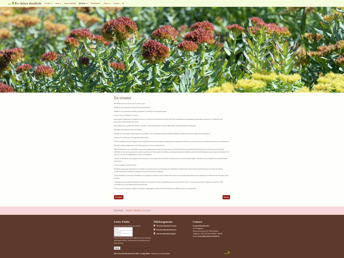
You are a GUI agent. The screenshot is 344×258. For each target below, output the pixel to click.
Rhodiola (82, 3)
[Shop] (61, 3)
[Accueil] (52, 3)
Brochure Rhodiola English (166, 234)
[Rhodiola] (87, 3)
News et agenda (70, 3)
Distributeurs (96, 3)
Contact (117, 3)
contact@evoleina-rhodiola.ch (208, 236)
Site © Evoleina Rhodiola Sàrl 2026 (126, 254)
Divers (106, 3)
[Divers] (110, 3)
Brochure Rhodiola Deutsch (166, 230)
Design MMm (145, 254)
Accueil (47, 3)
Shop (57, 3)
